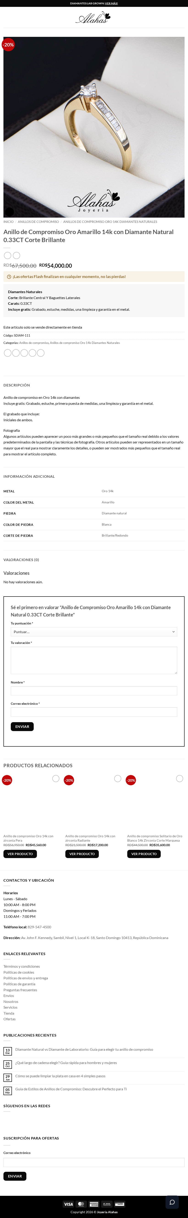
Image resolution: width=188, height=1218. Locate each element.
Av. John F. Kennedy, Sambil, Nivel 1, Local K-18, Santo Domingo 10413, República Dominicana (94, 937)
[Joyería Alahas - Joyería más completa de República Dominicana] (97, 17)
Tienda (8, 1013)
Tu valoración (21, 643)
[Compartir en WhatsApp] (7, 353)
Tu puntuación (22, 623)
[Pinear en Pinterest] (40, 353)
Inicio (8, 222)
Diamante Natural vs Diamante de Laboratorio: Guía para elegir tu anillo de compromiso (84, 1049)
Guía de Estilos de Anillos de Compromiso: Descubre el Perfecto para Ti (71, 1089)
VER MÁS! (111, 3)
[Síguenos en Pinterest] (43, 1122)
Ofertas (9, 1019)
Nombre (18, 682)
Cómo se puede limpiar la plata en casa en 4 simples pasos (60, 1076)
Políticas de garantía (19, 984)
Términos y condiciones (21, 966)
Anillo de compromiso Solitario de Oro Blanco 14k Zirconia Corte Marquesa (154, 838)
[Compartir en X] (24, 353)
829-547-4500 (39, 927)
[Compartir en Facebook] (16, 353)
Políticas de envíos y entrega (25, 978)
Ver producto (20, 854)
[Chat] (172, 1202)
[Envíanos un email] (36, 1122)
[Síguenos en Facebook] (7, 1122)
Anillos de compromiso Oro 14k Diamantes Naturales (110, 222)
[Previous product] (16, 255)
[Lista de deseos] (182, 17)
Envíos (8, 995)
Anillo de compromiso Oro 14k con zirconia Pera (28, 838)
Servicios (10, 1007)
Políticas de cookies (18, 972)
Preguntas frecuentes (20, 990)
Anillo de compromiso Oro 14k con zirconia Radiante (90, 838)
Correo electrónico (25, 703)
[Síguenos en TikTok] (21, 1122)
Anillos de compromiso (38, 222)
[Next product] (7, 255)
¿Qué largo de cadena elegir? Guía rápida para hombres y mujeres (66, 1062)
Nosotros (10, 1001)
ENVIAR (15, 1176)
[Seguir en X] (28, 1122)
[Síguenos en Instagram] (14, 1122)
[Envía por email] (32, 353)
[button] (6, 17)
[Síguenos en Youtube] (50, 1122)
